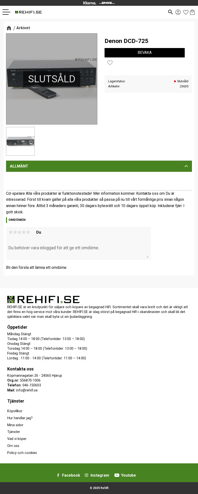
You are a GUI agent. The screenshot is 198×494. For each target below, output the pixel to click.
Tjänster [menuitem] (15, 401)
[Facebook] (58, 475)
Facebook (71, 475)
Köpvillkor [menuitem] (14, 411)
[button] (8, 12)
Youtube (128, 475)
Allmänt (19, 166)
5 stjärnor (28, 232)
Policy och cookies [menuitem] (22, 453)
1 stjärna (10, 232)
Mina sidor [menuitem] (15, 425)
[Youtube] (116, 475)
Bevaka (145, 52)
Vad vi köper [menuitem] (17, 439)
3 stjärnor (19, 232)
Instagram (100, 475)
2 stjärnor (15, 232)
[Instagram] (86, 475)
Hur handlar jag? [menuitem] (20, 418)
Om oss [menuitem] (13, 446)
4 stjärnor (23, 232)
